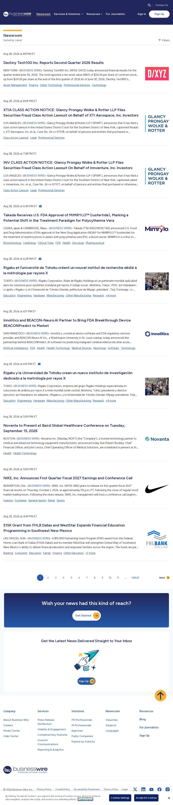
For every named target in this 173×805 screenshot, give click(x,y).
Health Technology (58, 348)
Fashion (8, 500)
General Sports (37, 500)
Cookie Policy (85, 799)
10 (110, 577)
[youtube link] (151, 789)
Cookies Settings (120, 797)
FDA (58, 243)
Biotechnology (12, 243)
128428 (135, 577)
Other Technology (51, 85)
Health (66, 243)
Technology (99, 85)
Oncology (78, 243)
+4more (111, 295)
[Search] (149, 5)
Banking (8, 553)
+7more (90, 553)
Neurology (99, 348)
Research (98, 295)
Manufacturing (55, 295)
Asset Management (15, 85)
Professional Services (77, 85)
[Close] (169, 798)
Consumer (21, 553)
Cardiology (29, 243)
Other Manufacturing (78, 295)
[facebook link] (159, 789)
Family (47, 553)
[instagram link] (168, 789)
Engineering (24, 295)
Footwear (21, 500)
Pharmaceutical (95, 243)
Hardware (39, 295)
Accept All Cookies (146, 797)
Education (9, 295)
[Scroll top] (160, 695)
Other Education (74, 553)
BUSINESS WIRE (30, 70)
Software (113, 348)
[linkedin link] (143, 789)
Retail (51, 500)
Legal (33, 137)
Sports (61, 500)
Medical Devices (82, 348)
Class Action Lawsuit (16, 137)
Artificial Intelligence (15, 348)
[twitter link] (135, 789)
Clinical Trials (46, 243)
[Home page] (17, 14)
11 (118, 577)
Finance (33, 85)
